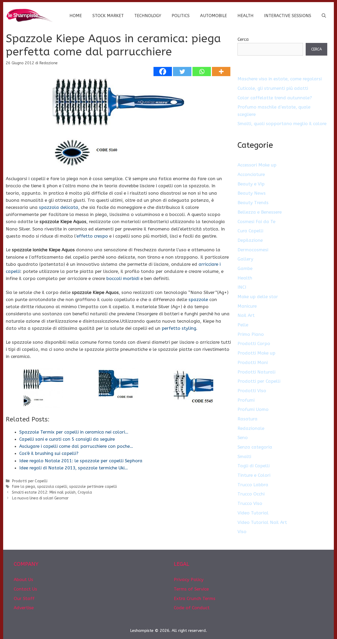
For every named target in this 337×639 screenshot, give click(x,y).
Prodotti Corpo (253, 343)
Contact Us (25, 589)
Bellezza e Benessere (259, 212)
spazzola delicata (58, 207)
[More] (221, 71)
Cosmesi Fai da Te (256, 221)
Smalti (244, 456)
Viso (241, 531)
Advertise (24, 607)
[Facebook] (162, 71)
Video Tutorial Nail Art (262, 522)
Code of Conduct (192, 607)
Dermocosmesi (252, 249)
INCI (241, 287)
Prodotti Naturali (256, 372)
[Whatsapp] (201, 71)
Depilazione (250, 240)
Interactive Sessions (287, 15)
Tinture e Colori (253, 475)
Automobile (213, 15)
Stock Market (108, 15)
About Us (23, 579)
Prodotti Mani (252, 362)
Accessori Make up (256, 165)
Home (76, 15)
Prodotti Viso (251, 390)
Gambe (244, 268)
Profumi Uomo (253, 409)
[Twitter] (182, 71)
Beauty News (251, 193)
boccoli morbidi (122, 278)
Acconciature (251, 174)
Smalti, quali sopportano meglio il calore (281, 123)
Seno (242, 437)
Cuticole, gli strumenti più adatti (272, 88)
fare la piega (23, 486)
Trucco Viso (249, 503)
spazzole (198, 299)
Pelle (242, 324)
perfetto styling (179, 328)
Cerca (243, 39)
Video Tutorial (253, 512)
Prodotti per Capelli (29, 481)
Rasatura (247, 418)
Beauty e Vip (251, 183)
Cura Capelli (250, 230)
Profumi (246, 400)
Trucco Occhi (251, 494)
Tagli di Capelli (253, 465)
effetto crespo (92, 236)
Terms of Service (191, 589)
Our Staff (24, 598)
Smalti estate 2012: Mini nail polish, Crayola (52, 492)
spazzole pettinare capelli (93, 486)
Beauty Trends (253, 202)
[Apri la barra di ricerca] (323, 15)
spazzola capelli (52, 486)
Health (245, 15)
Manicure (247, 306)
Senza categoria (254, 447)
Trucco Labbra (252, 484)
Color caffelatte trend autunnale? (274, 97)
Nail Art (246, 315)
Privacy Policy (189, 579)
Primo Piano (250, 334)
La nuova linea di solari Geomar (40, 498)
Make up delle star (257, 296)
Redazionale (250, 428)
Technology (147, 15)
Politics (181, 15)
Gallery (245, 259)
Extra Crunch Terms (194, 598)
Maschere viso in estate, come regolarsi (279, 78)
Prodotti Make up (256, 353)
